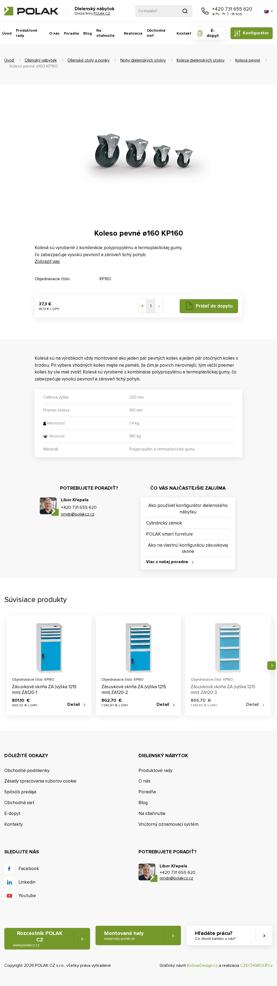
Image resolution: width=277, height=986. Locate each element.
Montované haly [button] (124, 935)
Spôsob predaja (20, 792)
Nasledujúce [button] (271, 665)
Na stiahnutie (105, 33)
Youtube (27, 895)
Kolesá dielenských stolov (201, 60)
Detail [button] (73, 704)
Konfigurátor (256, 33)
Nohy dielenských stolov (143, 60)
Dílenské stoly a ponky (89, 60)
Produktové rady (26, 33)
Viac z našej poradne (167, 561)
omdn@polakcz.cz (77, 514)
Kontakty (13, 824)
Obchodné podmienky (27, 770)
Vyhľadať (185, 11)
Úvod (7, 33)
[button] (268, 11)
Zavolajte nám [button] (205, 11)
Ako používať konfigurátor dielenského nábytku (188, 509)
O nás (54, 33)
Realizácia (133, 33)
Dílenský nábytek (41, 60)
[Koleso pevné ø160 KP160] (138, 153)
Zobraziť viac (47, 261)
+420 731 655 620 (232, 8)
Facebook (28, 868)
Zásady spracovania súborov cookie (40, 781)
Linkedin (26, 882)
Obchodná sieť (156, 33)
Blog (87, 33)
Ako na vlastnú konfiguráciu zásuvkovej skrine (188, 548)
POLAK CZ (31, 11)
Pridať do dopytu (214, 306)
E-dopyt (213, 33)
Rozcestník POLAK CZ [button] (37, 938)
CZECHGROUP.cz (256, 965)
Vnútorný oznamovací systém (168, 824)
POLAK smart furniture (169, 534)
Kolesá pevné (247, 60)
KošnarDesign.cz (202, 965)
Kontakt (184, 33)
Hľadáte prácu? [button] (215, 935)
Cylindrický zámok (164, 523)
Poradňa (71, 33)
